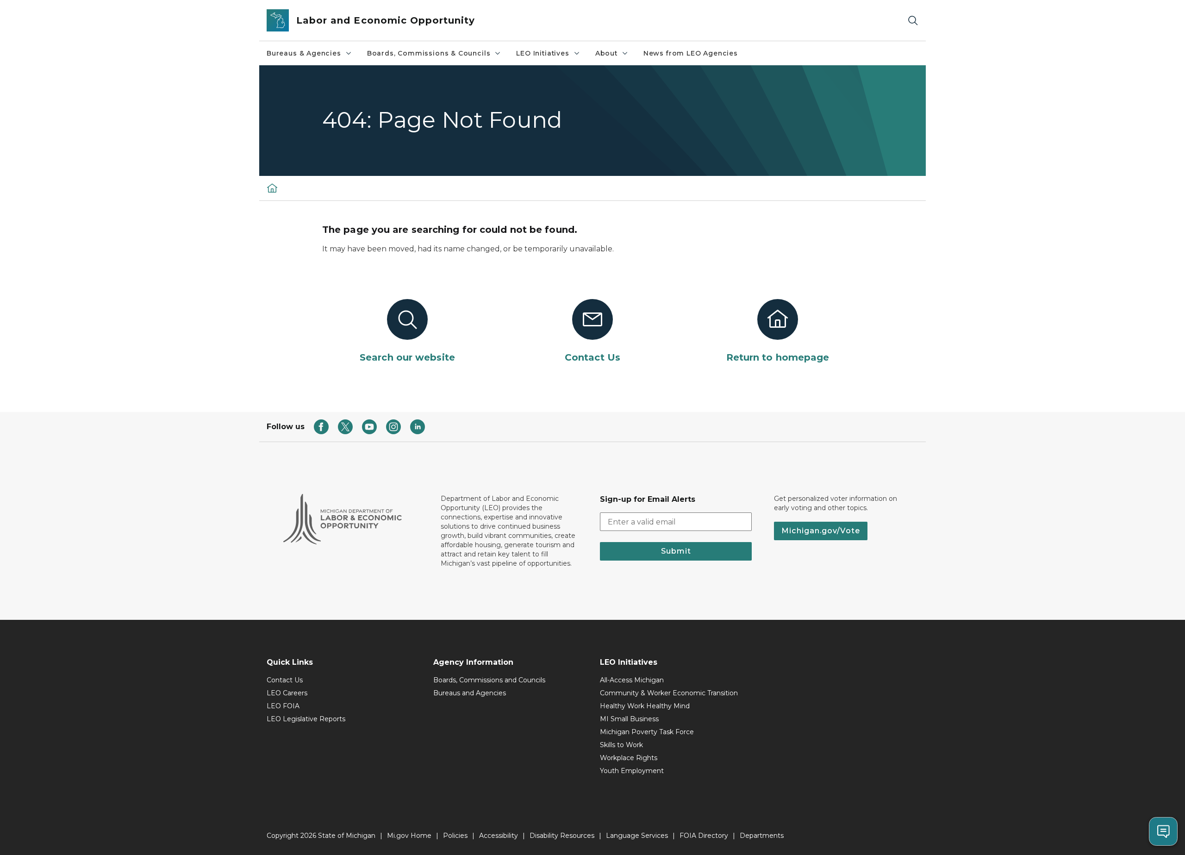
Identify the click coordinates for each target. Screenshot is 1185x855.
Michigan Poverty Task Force (647, 732)
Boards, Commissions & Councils (429, 53)
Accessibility (498, 835)
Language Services (637, 835)
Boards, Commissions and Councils (489, 680)
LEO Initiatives (542, 53)
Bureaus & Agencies (304, 53)
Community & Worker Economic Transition (669, 693)
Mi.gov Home (409, 835)
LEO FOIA (283, 706)
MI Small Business (629, 719)
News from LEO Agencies (690, 53)
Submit (676, 551)
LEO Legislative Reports (306, 719)
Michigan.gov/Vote (820, 530)
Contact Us (285, 680)
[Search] (912, 20)
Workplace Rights (628, 758)
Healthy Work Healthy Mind (645, 706)
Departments (762, 835)
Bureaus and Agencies (469, 693)
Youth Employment (632, 771)
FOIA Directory (704, 835)
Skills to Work (621, 745)
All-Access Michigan (632, 680)
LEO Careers (287, 693)
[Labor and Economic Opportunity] (272, 188)
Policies (455, 835)
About (606, 53)
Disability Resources (562, 835)
